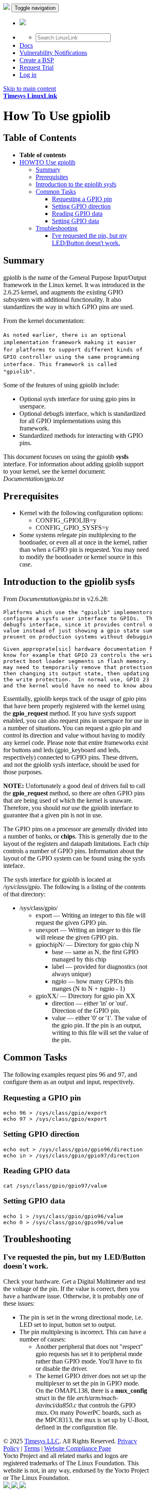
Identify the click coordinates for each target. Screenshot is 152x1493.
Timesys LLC (42, 1441)
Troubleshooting (56, 228)
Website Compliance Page (77, 1448)
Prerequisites (52, 176)
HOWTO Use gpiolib (47, 162)
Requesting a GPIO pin (82, 198)
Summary (48, 169)
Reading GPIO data (77, 213)
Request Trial (36, 67)
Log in (27, 74)
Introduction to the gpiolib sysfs (76, 184)
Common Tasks (56, 191)
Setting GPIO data (75, 220)
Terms (32, 1448)
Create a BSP (36, 60)
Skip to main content (29, 88)
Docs (26, 45)
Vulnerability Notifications (53, 52)
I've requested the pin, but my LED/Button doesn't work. (89, 239)
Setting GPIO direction (81, 206)
